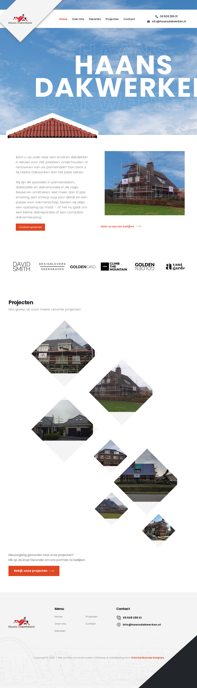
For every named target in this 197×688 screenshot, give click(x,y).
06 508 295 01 (169, 16)
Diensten (95, 19)
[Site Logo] (20, 19)
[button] (64, 353)
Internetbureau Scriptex (147, 657)
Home (63, 19)
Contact (129, 19)
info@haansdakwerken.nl (169, 21)
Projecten (112, 19)
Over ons (78, 19)
